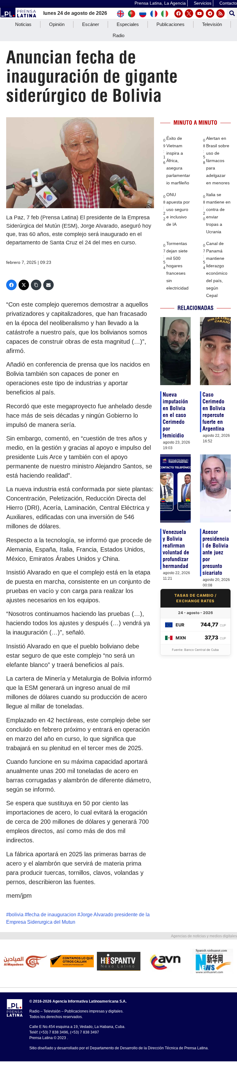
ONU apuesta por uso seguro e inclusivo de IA (178, 209)
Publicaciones (170, 24)
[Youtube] (199, 13)
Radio (118, 35)
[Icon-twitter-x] (189, 13)
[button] (232, 13)
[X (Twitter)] (24, 285)
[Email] (48, 285)
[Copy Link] (36, 285)
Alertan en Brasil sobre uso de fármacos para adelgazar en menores (218, 160)
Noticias (23, 24)
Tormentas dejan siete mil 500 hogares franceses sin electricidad (177, 265)
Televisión (212, 24)
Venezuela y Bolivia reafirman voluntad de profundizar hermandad (176, 549)
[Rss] (220, 13)
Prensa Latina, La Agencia (160, 3)
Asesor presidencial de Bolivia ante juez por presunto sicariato (215, 552)
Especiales (128, 24)
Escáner (90, 24)
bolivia (16, 914)
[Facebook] (178, 13)
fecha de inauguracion (51, 914)
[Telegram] (210, 13)
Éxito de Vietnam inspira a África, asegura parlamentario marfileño (178, 160)
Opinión (56, 24)
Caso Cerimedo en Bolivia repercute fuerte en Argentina (213, 411)
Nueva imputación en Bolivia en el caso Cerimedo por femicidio (175, 415)
